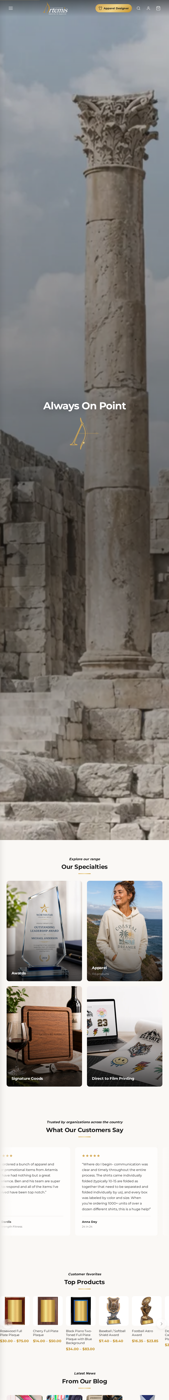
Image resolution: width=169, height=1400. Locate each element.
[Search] (138, 8)
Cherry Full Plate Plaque (45, 1333)
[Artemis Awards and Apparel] (55, 8)
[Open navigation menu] (11, 8)
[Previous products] (7, 1324)
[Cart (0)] (158, 8)
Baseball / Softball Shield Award (112, 1333)
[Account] (148, 8)
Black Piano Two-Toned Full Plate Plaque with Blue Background (79, 1337)
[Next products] (162, 1324)
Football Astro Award (142, 1333)
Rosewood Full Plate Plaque (11, 1333)
